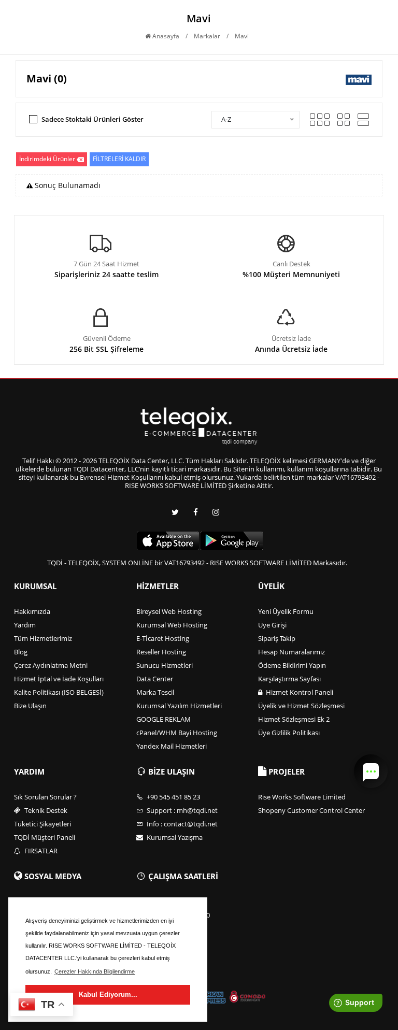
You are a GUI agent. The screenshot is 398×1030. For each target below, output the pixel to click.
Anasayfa (165, 36)
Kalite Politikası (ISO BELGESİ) (59, 692)
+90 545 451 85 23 (172, 797)
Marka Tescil (155, 692)
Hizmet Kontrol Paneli (298, 692)
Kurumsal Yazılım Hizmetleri (179, 706)
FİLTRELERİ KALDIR (119, 158)
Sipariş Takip (276, 638)
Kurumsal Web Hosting (171, 625)
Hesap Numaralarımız (291, 652)
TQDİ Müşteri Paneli (44, 837)
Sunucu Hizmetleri (164, 665)
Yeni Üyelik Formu (286, 611)
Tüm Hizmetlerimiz (43, 638)
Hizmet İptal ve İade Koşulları (59, 679)
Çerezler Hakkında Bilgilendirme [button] (94, 971)
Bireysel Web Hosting (169, 611)
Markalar (207, 36)
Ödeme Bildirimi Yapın (292, 665)
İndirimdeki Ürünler (47, 158)
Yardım (25, 625)
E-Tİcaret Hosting (162, 638)
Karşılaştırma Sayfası (289, 679)
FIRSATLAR (40, 851)
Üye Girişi (272, 625)
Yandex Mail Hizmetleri (171, 746)
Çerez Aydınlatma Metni (51, 665)
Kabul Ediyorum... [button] (108, 994)
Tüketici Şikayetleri (42, 824)
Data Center (154, 679)
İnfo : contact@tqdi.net (181, 824)
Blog (20, 652)
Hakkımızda (32, 611)
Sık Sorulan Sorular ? (45, 797)
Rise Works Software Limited (302, 797)
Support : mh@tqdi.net (181, 810)
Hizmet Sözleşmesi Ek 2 (294, 719)
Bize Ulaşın (30, 706)
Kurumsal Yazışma (174, 837)
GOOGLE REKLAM (163, 719)
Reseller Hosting (161, 652)
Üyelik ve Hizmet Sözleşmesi (301, 706)
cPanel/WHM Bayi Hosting (176, 732)
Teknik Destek (45, 810)
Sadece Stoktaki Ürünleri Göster (92, 119)
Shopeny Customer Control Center (311, 810)
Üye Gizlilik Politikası (289, 732)
